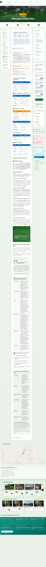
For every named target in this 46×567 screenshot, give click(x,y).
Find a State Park (37, 169)
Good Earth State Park (26, 254)
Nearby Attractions (5, 47)
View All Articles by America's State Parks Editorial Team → (21, 273)
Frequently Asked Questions (4, 44)
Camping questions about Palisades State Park (5, 65)
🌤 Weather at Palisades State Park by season (5, 33)
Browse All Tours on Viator (37, 99)
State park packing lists (5, 476)
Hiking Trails (38, 41)
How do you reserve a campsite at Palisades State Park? (21, 358)
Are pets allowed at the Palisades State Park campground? (20, 364)
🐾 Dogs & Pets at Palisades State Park (5, 68)
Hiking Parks (36, 164)
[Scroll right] (43, 490)
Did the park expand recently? (5, 56)
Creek (37, 40)
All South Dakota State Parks (39, 162)
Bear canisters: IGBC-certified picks (7, 471)
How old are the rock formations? (5, 49)
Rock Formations (40, 40)
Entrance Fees (4, 41)
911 (43, 139)
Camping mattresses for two (6, 470)
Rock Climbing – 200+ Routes (5, 38)
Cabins (41, 39)
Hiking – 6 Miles (4, 42)
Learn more (42, 107)
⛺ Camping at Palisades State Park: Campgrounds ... (5, 62)
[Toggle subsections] (2, 47)
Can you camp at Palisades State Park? (21, 355)
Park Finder (28, 250)
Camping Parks (37, 166)
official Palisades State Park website (21, 237)
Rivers (37, 39)
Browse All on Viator (39, 104)
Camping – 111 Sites (5, 39)
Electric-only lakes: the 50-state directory (8, 474)
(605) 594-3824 (38, 48)
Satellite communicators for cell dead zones (8, 475)
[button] (23, 453)
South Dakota (23, 14)
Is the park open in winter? (5, 55)
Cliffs (39, 39)
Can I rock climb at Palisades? (5, 51)
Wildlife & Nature (4, 46)
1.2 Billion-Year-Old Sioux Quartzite (4, 35)
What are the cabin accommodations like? (5, 53)
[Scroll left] (3, 490)
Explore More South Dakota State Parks (5, 59)
